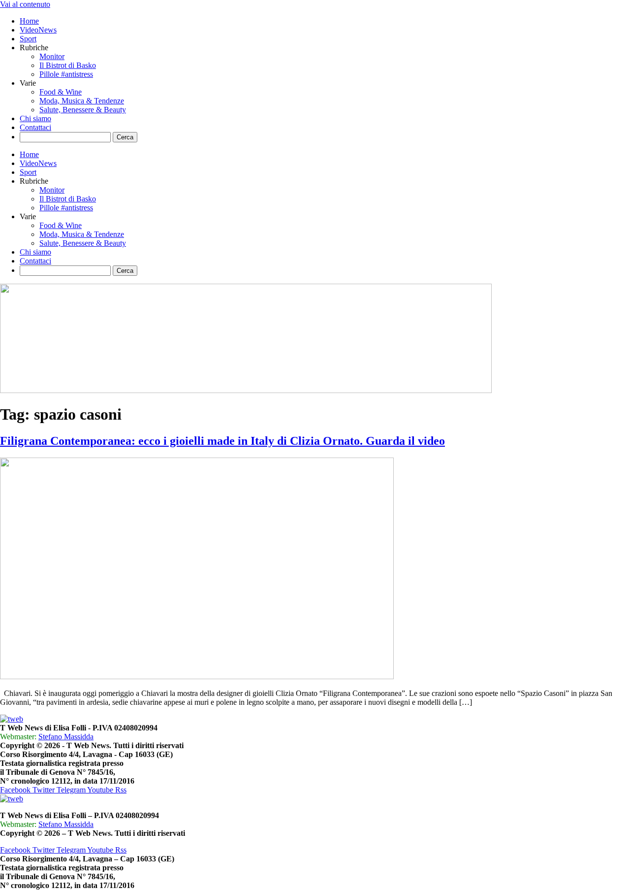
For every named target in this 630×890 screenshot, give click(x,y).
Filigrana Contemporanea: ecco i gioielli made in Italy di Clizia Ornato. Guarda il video (222, 440)
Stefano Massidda (66, 736)
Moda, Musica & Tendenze (81, 101)
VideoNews (38, 30)
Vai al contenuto (25, 4)
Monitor (51, 56)
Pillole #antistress (66, 74)
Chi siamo (35, 118)
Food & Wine (60, 92)
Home (29, 21)
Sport (28, 38)
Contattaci (35, 127)
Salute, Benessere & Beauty (82, 109)
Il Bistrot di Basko (67, 65)
